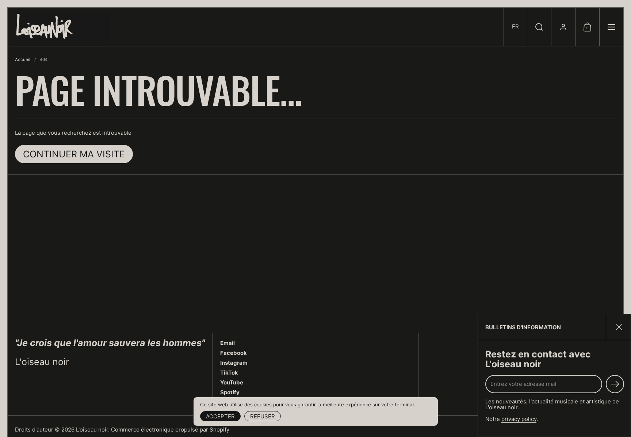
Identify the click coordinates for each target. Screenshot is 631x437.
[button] (515, 27)
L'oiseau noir (92, 429)
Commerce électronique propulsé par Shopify (170, 429)
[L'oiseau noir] (62, 27)
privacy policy (518, 418)
